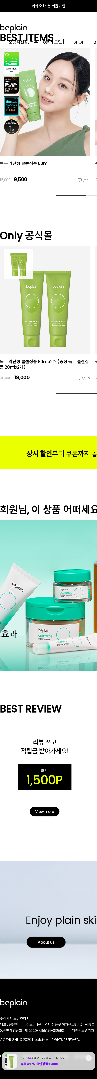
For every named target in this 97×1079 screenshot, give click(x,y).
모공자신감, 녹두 (23, 42)
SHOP (78, 42)
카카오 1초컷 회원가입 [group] (48, 6)
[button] (11, 590)
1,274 (86, 180)
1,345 (86, 378)
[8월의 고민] (52, 42)
